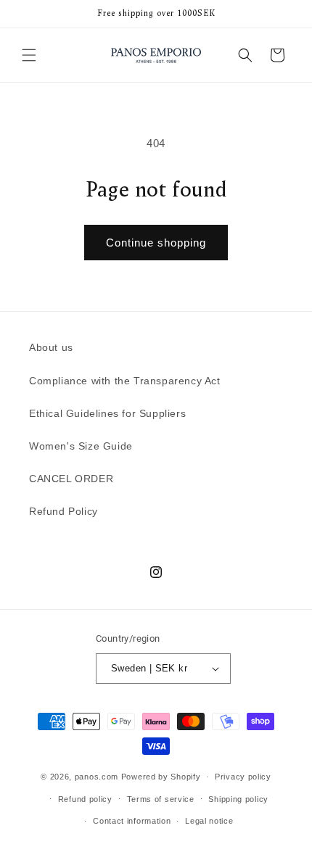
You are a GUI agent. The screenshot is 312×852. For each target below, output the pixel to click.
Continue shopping (156, 242)
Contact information (132, 820)
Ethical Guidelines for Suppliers (107, 413)
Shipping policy (238, 799)
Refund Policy (63, 511)
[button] (29, 55)
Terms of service (160, 799)
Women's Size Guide (81, 446)
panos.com (96, 776)
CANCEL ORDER (71, 478)
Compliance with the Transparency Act (125, 380)
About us (51, 347)
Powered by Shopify (161, 776)
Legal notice (209, 820)
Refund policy (85, 799)
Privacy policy (243, 776)
